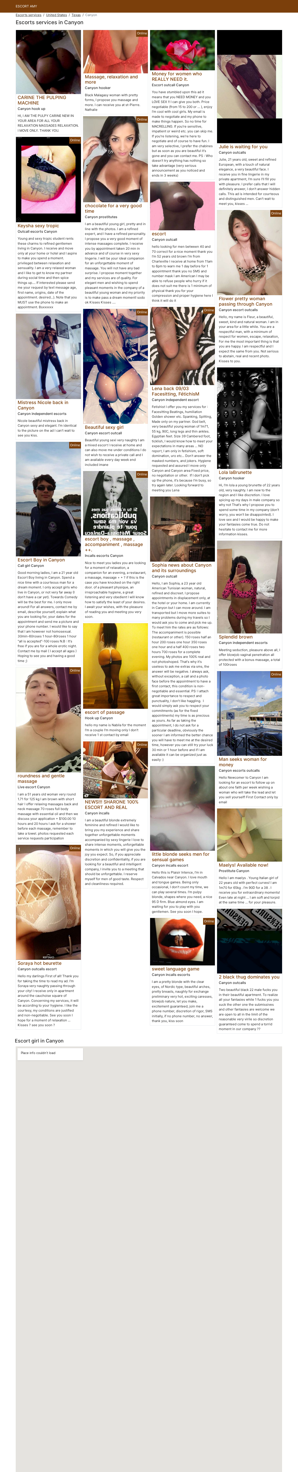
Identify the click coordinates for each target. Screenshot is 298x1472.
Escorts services (28, 15)
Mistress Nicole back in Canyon (43, 405)
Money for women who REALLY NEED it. (177, 76)
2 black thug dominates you (249, 977)
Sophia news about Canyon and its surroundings (181, 567)
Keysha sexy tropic (38, 225)
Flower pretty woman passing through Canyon (245, 301)
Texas (76, 15)
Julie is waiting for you (243, 146)
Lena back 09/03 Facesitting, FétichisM (175, 391)
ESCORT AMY (26, 6)
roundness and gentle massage (41, 778)
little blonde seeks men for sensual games (180, 856)
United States (56, 15)
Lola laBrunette (235, 472)
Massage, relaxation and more (111, 79)
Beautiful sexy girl (104, 427)
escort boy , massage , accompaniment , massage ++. (114, 544)
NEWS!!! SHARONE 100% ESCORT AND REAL (112, 804)
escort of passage (105, 712)
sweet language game (175, 969)
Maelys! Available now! (243, 865)
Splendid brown (236, 637)
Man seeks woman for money (243, 761)
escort (159, 233)
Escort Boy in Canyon (41, 560)
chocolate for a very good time (113, 208)
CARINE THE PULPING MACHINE (42, 100)
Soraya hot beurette (40, 963)
